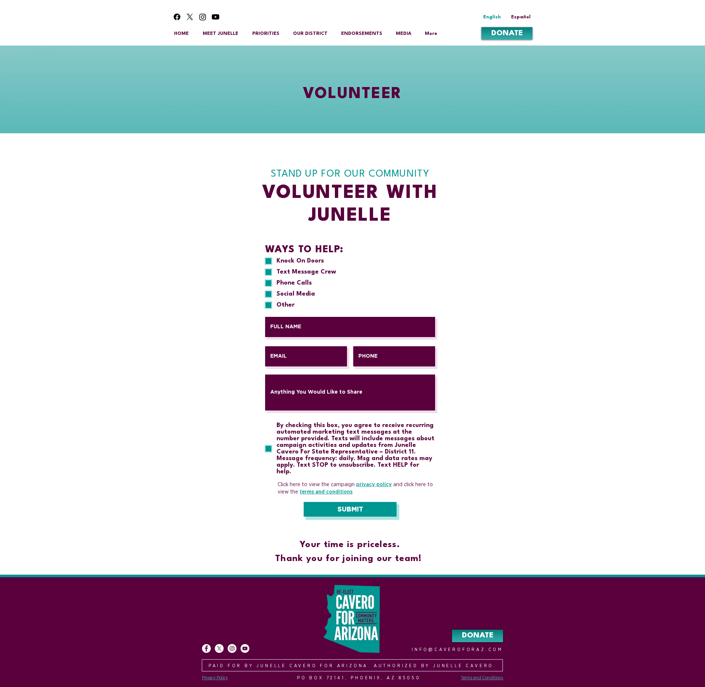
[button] (403, 33)
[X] (189, 16)
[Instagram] (202, 16)
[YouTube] (245, 648)
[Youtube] (215, 16)
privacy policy (374, 484)
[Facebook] (177, 16)
